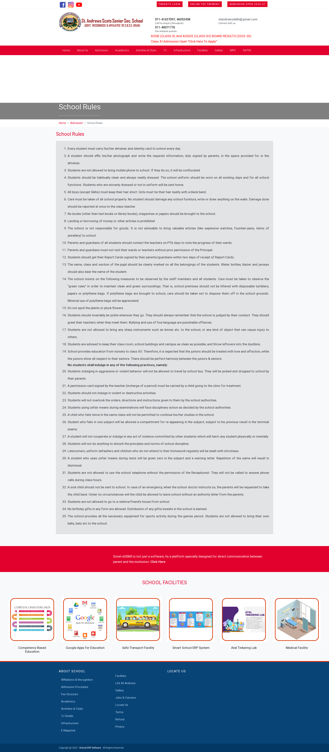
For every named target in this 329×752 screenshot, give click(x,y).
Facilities (202, 50)
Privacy (119, 726)
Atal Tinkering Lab (244, 648)
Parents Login (169, 4)
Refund (119, 719)
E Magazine (68, 730)
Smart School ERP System (191, 648)
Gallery (219, 50)
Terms (119, 712)
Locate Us (121, 705)
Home (66, 50)
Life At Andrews (125, 683)
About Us (82, 50)
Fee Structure (69, 694)
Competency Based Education (32, 649)
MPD (233, 50)
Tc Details (67, 716)
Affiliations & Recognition (77, 679)
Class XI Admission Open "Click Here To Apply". (171, 41)
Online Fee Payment (205, 4)
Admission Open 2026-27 (247, 4)
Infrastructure (182, 50)
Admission (101, 50)
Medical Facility (297, 648)
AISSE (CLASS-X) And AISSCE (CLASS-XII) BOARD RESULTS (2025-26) (188, 36)
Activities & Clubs (146, 50)
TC (165, 50)
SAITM (247, 50)
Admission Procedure (74, 687)
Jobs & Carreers (125, 697)
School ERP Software (89, 747)
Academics (122, 50)
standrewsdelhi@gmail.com (237, 19)
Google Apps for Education (85, 648)
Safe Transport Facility (138, 648)
